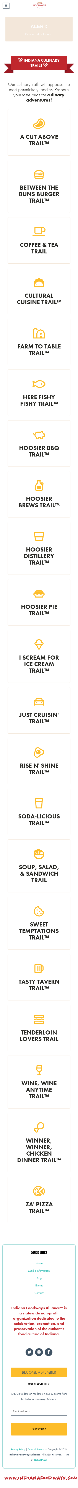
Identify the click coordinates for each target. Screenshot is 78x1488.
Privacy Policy (18, 1449)
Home (39, 1263)
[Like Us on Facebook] (39, 1352)
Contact (39, 1293)
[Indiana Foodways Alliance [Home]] (44, 8)
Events (39, 1285)
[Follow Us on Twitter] (29, 1352)
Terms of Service (36, 1449)
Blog (39, 1278)
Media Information (39, 1271)
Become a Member (39, 1372)
